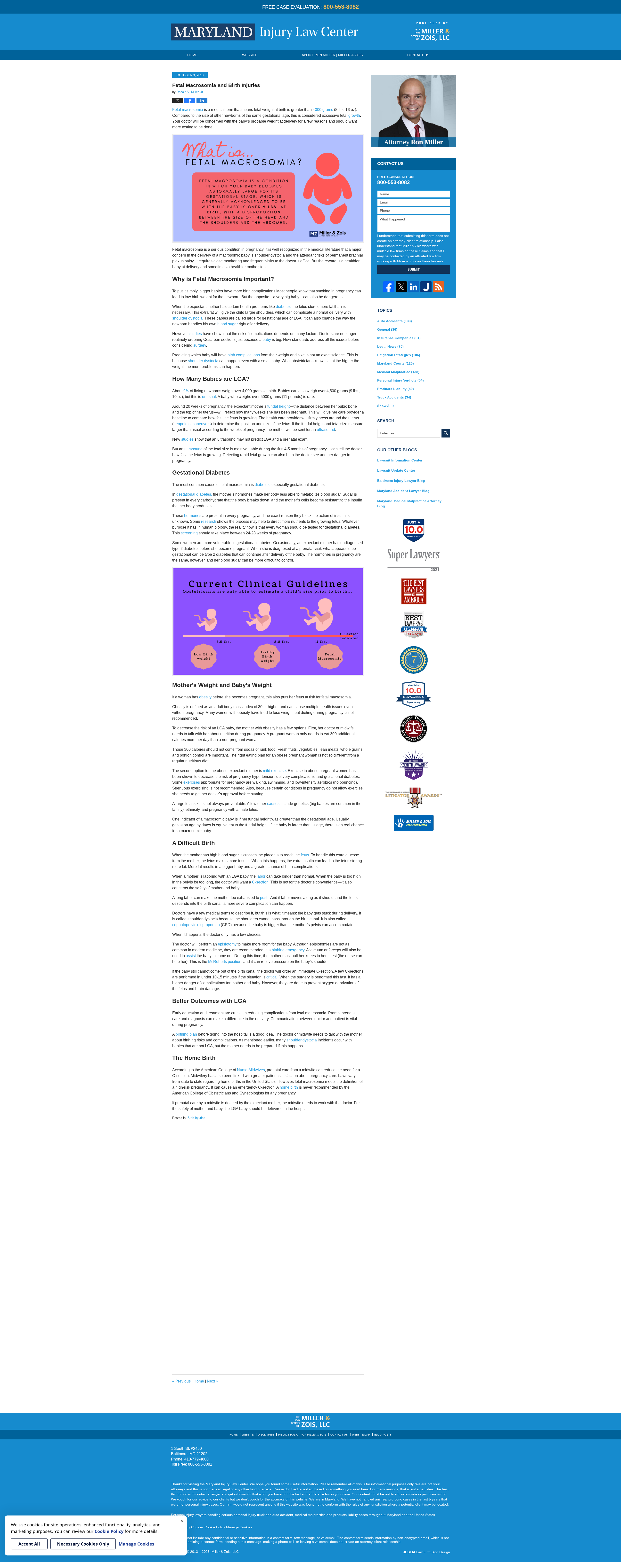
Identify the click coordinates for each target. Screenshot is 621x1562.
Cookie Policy (214, 1527)
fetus (305, 855)
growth (354, 115)
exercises (191, 782)
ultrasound (326, 430)
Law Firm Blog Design (426, 1552)
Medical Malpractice (398, 372)
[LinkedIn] (413, 286)
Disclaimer (266, 1434)
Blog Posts (383, 1434)
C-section (260, 882)
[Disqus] (268, 1181)
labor (260, 876)
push (264, 898)
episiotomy (227, 944)
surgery (199, 345)
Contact (418, 55)
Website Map (361, 1434)
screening (189, 533)
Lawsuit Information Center (399, 460)
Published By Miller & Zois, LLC (430, 31)
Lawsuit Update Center (396, 470)
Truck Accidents (394, 397)
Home (192, 55)
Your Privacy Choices (187, 1527)
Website (249, 55)
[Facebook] (388, 286)
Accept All (29, 1544)
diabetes (283, 307)
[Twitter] (401, 286)
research (208, 521)
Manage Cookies (239, 1527)
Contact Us (339, 1434)
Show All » (385, 406)
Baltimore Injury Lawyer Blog (401, 481)
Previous (181, 1381)
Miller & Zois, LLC (225, 1552)
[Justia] (426, 286)
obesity (205, 697)
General (387, 329)
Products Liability (395, 389)
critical (272, 977)
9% (186, 391)
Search (445, 433)
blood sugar (227, 324)
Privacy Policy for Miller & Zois (302, 1434)
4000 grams (323, 110)
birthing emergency (288, 950)
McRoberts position (224, 962)
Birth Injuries (196, 1118)
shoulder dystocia (187, 318)
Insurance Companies (399, 338)
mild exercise (274, 771)
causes (273, 804)
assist (191, 956)
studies (195, 334)
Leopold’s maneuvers (192, 424)
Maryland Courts (395, 363)
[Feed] (438, 286)
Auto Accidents (394, 321)
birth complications (244, 355)
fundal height (278, 406)
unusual (209, 397)
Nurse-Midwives (251, 1070)
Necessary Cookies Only (83, 1544)
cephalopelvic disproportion (196, 925)
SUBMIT (414, 269)
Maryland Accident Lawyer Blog (403, 491)
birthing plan (186, 1034)
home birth (289, 1087)
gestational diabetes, (194, 494)
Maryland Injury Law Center (264, 31)
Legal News (390, 346)
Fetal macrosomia (187, 110)
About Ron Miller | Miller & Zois (332, 55)
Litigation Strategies (398, 355)
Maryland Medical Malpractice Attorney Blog (409, 503)
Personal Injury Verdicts (400, 380)
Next (212, 1381)
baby (266, 339)
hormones (192, 516)
